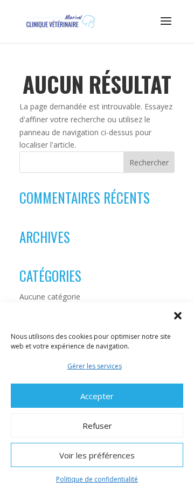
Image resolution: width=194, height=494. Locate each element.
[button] (177, 315)
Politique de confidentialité (97, 479)
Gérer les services (94, 366)
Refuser (97, 425)
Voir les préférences (97, 455)
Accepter (97, 396)
